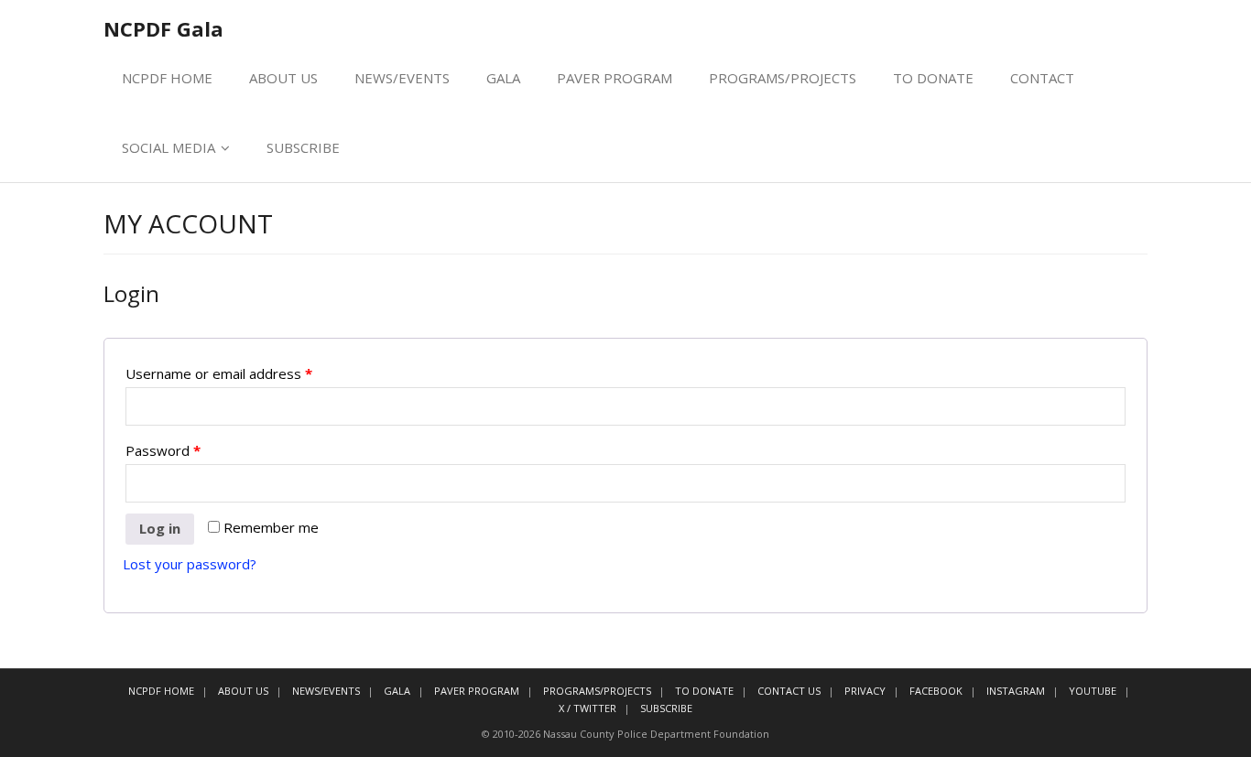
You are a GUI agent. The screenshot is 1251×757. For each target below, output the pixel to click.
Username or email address (218, 373)
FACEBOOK (936, 691)
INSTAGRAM (1015, 691)
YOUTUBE (1092, 691)
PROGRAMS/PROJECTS (782, 78)
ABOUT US (283, 78)
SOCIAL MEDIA (168, 147)
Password (163, 450)
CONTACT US (789, 691)
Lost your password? (189, 564)
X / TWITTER (587, 708)
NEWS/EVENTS (402, 78)
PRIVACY (865, 691)
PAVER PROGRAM (614, 78)
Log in (159, 528)
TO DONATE (933, 78)
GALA (503, 78)
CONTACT (1042, 78)
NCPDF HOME (167, 78)
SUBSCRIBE (303, 147)
